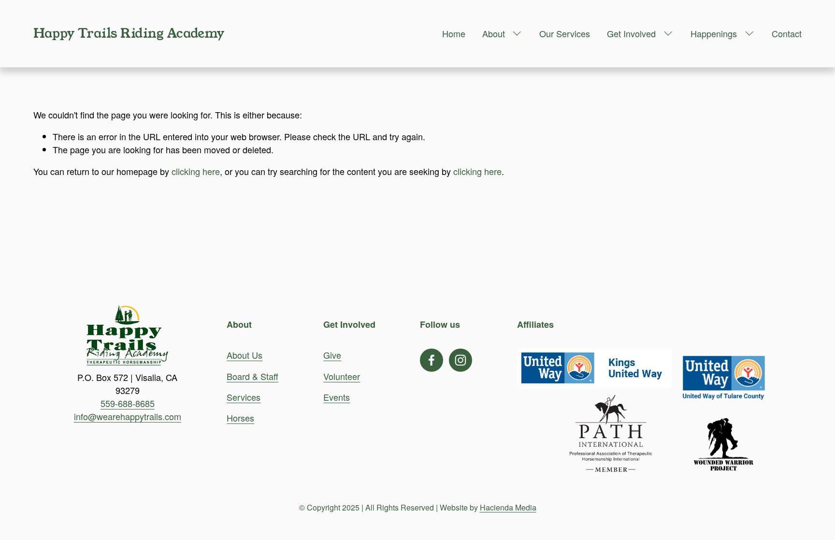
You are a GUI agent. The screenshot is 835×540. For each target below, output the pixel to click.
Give (332, 355)
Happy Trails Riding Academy (129, 33)
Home (453, 33)
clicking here (196, 171)
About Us (244, 355)
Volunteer (341, 376)
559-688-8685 (128, 403)
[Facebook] (431, 360)
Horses (240, 417)
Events (336, 397)
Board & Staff (252, 376)
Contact (787, 33)
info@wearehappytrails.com (127, 416)
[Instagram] (460, 360)
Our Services (564, 33)
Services (243, 397)
